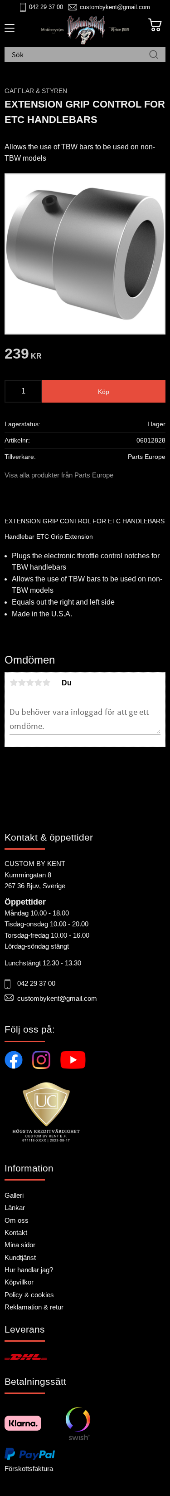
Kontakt (16, 1232)
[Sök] (153, 55)
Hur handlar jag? (29, 1270)
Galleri (14, 1195)
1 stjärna (14, 683)
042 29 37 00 (46, 7)
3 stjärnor (30, 683)
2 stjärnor (22, 683)
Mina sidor (20, 1245)
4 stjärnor (38, 683)
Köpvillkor (19, 1282)
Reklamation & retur (34, 1307)
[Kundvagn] (155, 25)
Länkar (15, 1207)
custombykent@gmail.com (115, 7)
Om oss (17, 1220)
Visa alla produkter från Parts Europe (59, 475)
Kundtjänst (20, 1257)
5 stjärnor (46, 683)
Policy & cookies (29, 1295)
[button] (8, 31)
